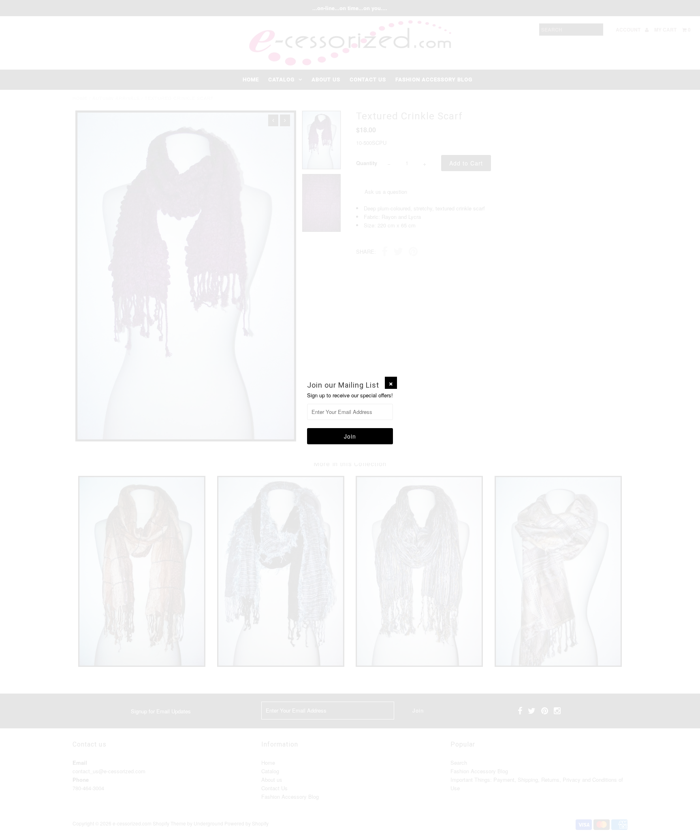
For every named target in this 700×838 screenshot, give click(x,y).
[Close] (391, 383)
